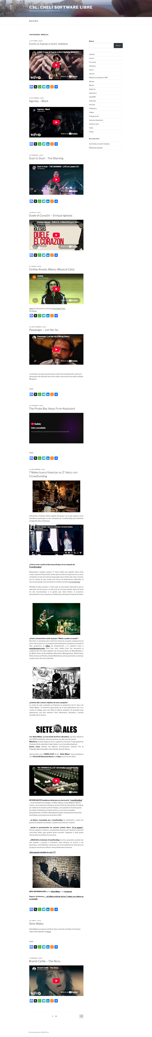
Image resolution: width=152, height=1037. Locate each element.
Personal (92, 104)
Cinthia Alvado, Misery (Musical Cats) (51, 269)
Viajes (91, 128)
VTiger (91, 132)
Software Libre (94, 124)
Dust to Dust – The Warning (46, 158)
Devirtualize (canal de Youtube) (99, 144)
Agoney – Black (38, 101)
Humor (91, 70)
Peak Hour (92, 101)
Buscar (91, 41)
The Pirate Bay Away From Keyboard (52, 408)
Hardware (92, 66)
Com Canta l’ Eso (58, 309)
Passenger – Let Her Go (43, 329)
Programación (94, 116)
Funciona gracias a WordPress (39, 1032)
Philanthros (93, 108)
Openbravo (93, 93)
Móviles (91, 81)
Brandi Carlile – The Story (44, 961)
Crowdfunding (35, 567)
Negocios (92, 89)
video (48, 646)
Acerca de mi (33, 21)
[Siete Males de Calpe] (56, 496)
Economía (92, 62)
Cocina (91, 58)
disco (49, 932)
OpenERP (92, 97)
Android (91, 54)
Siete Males (55, 892)
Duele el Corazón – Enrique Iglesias (50, 215)
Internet (91, 74)
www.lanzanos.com (37, 648)
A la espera (77, 828)
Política (91, 112)
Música (91, 85)
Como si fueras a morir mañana (48, 43)
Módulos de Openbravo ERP (98, 77)
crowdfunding (76, 800)
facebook (68, 892)
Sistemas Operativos (96, 120)
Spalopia (99, 148)
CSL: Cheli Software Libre (61, 7)
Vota (31, 309)
